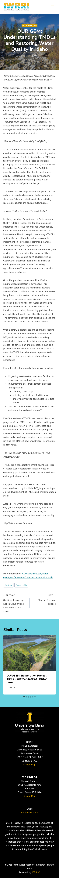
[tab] (24, 697)
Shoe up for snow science (47, 599)
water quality (21, 585)
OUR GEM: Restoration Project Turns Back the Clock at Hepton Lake (27, 679)
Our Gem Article (29, 25)
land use (8, 585)
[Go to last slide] (9, 665)
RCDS (34, 872)
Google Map (29, 764)
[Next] (50, 665)
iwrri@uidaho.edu (29, 812)
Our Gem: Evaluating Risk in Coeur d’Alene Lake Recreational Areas (13, 603)
